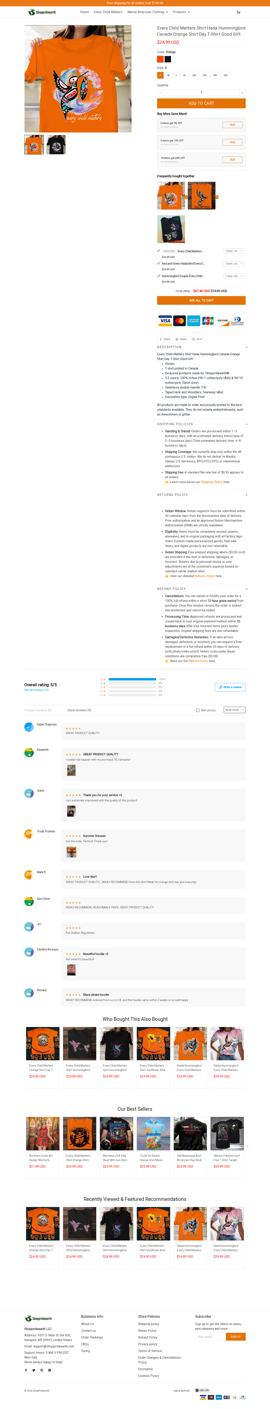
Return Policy (147, 1331)
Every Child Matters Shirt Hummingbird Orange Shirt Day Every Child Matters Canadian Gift (78, 1068)
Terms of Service (150, 1351)
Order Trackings (92, 1337)
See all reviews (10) (36, 690)
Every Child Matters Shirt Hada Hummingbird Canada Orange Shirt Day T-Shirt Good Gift (191, 251)
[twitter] (35, 1370)
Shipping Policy (211, 482)
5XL (226, 75)
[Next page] (248, 1057)
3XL (205, 75)
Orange (171, 52)
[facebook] (27, 1370)
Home (84, 12)
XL (184, 75)
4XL (215, 75)
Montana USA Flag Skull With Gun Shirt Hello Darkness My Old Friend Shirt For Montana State (115, 1158)
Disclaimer (145, 1369)
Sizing (85, 1351)
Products (179, 12)
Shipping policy (148, 1324)
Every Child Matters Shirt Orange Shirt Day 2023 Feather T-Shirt (78, 1158)
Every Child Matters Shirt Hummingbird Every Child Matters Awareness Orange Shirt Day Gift (115, 1068)
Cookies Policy (148, 1376)
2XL (194, 75)
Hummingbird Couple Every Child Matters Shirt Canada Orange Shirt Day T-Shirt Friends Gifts (183, 276)
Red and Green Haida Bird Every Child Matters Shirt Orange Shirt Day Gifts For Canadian (183, 263)
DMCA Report (182, 1391)
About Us (87, 1324)
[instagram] (43, 1370)
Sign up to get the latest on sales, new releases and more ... (218, 1326)
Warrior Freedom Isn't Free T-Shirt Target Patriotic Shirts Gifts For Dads (227, 1158)
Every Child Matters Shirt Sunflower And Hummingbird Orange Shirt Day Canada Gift (153, 1068)
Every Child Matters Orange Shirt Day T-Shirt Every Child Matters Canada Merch (41, 1068)
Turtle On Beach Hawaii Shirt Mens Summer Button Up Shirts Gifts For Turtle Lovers (153, 1158)
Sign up (235, 1336)
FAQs (85, 1344)
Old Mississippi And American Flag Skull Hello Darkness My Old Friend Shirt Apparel (189, 1158)
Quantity (162, 85)
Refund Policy (198, 661)
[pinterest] (51, 1370)
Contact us (88, 1331)
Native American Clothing (145, 12)
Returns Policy (204, 576)
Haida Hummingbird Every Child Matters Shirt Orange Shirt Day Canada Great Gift (226, 1068)
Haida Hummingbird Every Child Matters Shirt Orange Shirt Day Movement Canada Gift (189, 1068)
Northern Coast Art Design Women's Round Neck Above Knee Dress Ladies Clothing (41, 1158)
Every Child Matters (108, 12)
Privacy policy (148, 1344)
